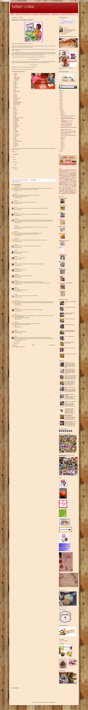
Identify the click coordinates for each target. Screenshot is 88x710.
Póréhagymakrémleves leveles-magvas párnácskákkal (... (66, 121)
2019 (61, 102)
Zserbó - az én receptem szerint (69, 336)
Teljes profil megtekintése (63, 33)
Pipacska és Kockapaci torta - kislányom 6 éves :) (68, 115)
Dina (15, 129)
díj (59, 172)
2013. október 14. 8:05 (17, 310)
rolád (71, 185)
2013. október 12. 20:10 (17, 253)
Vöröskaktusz (16, 87)
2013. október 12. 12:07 (17, 197)
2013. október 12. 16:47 (17, 235)
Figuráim (18, 14)
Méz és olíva (16, 145)
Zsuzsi (15, 142)
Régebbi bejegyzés (52, 345)
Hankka (15, 100)
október (62, 114)
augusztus (62, 138)
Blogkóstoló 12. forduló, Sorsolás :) (66, 129)
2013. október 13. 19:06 (17, 291)
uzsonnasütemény (73, 192)
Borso (15, 108)
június (62, 141)
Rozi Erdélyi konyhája (63, 254)
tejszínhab (61, 275)
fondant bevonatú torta (63, 175)
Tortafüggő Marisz (63, 290)
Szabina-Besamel (17, 98)
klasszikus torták (73, 180)
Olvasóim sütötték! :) (45, 14)
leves (68, 181)
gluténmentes (62, 176)
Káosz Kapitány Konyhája (18, 117)
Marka (15, 85)
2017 (61, 104)
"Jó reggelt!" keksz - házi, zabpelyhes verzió (70, 302)
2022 (61, 97)
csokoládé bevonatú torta (63, 171)
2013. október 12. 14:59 (17, 228)
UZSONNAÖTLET (65, 192)
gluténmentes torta (68, 176)
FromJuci (16, 81)
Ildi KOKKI (16, 119)
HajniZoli (16, 83)
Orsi (15, 115)
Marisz (15, 146)
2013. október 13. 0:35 (17, 259)
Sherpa (15, 107)
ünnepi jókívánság (63, 193)
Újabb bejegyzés (14, 345)
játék (19, 181)
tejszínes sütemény (62, 188)
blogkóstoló (16, 181)
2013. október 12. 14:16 (17, 222)
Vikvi (15, 133)
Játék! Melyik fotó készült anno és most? (70, 387)
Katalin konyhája (63, 233)
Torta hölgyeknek (70, 190)
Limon (15, 128)
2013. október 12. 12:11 (17, 203)
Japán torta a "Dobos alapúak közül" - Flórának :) (69, 343)
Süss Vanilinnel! (62, 261)
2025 (61, 93)
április (62, 143)
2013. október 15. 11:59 (17, 326)
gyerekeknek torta (64, 177)
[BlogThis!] (31, 180)
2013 (61, 110)
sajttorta (60, 186)
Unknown (15, 238)
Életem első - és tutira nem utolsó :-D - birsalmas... (68, 130)
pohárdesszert (66, 185)
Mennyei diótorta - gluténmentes (70, 318)
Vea (15, 106)
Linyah (15, 124)
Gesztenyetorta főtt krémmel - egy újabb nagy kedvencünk (70, 313)
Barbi (15, 111)
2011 (61, 151)
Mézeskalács (16, 79)
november (62, 113)
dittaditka (61, 212)
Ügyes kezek (16, 99)
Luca (61, 247)
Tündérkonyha (16, 120)
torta (63, 190)
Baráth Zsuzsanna (17, 103)
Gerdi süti (61, 219)
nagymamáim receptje (63, 184)
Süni (15, 294)
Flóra (15, 89)
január (62, 148)
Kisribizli (16, 136)
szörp (74, 187)
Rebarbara (16, 113)
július (62, 139)
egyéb (67, 172)
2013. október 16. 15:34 (17, 332)
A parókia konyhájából (63, 198)
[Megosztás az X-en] (33, 180)
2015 (61, 107)
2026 (61, 92)
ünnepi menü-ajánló (71, 193)
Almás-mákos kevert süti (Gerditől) (70, 307)
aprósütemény (67, 169)
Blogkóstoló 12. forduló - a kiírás (66, 133)
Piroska (15, 95)
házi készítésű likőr (66, 179)
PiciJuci (15, 96)
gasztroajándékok (73, 175)
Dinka (15, 86)
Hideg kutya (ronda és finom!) (69, 324)
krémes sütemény (63, 181)
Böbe (15, 76)
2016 (61, 106)
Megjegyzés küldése (16, 342)
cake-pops (74, 170)
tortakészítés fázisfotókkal (69, 191)
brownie (70, 170)
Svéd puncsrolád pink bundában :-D (66, 117)
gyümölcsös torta (68, 178)
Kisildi (15, 116)
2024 (61, 95)
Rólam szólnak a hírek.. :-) (67, 14)
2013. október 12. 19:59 (17, 247)
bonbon (67, 170)
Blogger (54, 702)
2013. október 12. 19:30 (17, 241)
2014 (61, 109)
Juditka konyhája (63, 226)
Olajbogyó (16, 123)
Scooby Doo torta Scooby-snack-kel (66, 124)
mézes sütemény (70, 182)
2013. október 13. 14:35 (17, 284)
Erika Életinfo (16, 125)
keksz (63, 180)
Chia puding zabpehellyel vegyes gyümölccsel (70, 395)
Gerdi (15, 138)
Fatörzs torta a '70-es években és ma (70, 347)
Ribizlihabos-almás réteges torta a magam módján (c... (68, 128)
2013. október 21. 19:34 (17, 340)
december (62, 111)
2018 (61, 103)
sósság (68, 186)
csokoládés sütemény (72, 171)
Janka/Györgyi (16, 78)
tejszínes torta (69, 188)
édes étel (63, 172)
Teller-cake (16, 121)
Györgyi (15, 244)
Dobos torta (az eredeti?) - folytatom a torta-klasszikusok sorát (70, 422)
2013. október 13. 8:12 (17, 265)
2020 (61, 100)
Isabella (15, 73)
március (62, 145)
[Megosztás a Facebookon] (34, 180)
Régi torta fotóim (25, 14)
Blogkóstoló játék (21, 43)
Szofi (15, 90)
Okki (15, 82)
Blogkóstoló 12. (55, 14)
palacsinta (74, 184)
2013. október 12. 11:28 (17, 190)
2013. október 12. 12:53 (17, 209)
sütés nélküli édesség (66, 187)
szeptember (63, 136)
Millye (15, 256)
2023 (61, 96)
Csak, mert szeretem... (63, 205)
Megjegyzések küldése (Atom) (20, 346)
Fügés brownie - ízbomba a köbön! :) (66, 123)
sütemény (74, 186)
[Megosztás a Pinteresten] (35, 180)
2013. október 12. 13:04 (17, 215)
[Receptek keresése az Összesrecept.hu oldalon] (63, 640)
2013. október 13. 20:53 (17, 297)
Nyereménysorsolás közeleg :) (69, 408)
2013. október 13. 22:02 (17, 305)
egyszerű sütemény (65, 174)
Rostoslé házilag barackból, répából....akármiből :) (69, 415)
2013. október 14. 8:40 (17, 318)
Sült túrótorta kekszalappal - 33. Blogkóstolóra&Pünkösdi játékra (70, 331)
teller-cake (23, 7)
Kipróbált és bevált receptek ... (65, 240)
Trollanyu (16, 109)
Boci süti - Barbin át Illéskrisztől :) (66, 125)
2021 (61, 99)
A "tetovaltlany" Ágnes (18, 141)
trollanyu (15, 212)
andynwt (47, 702)
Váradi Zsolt (16, 132)
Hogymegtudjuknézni (18, 102)
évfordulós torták (72, 174)
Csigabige (16, 130)
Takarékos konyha (63, 268)
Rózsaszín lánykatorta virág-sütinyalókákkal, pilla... (68, 119)
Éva (15, 93)
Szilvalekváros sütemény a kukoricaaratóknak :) (68, 135)
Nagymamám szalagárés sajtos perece (70, 353)
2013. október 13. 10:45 (17, 277)
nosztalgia (70, 184)
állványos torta (61, 169)
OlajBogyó (16, 322)
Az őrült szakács (17, 134)
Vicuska (15, 94)
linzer (71, 181)
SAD (74, 185)
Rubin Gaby (16, 126)
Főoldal (12, 14)
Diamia (15, 112)
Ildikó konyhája (17, 77)
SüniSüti (15, 140)
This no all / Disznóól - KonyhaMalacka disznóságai (66, 283)
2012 (61, 149)
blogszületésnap (62, 170)
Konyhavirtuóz (16, 104)
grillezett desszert (74, 176)
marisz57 (15, 280)
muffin (74, 182)
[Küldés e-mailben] (30, 180)
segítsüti (64, 186)
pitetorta (61, 185)
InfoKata (16, 74)
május (62, 142)
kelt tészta (67, 180)
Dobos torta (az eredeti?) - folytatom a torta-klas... (68, 132)
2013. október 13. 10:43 (17, 271)
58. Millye (13, 151)
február (62, 146)
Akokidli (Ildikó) (17, 91)
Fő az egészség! (35, 14)
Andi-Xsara (16, 143)
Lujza (15, 137)
